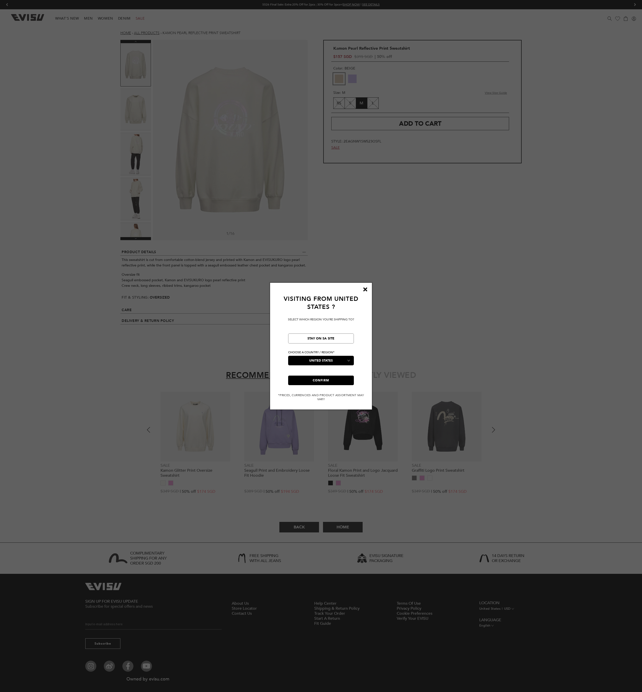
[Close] (365, 289)
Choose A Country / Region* (311, 352)
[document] (321, 348)
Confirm (321, 380)
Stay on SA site (320, 338)
